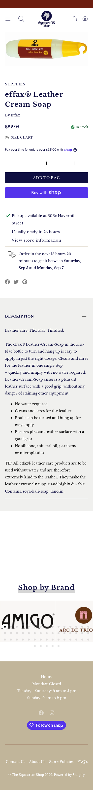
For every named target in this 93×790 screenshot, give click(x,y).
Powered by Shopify (69, 775)
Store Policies (61, 761)
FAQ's (82, 761)
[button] (21, 18)
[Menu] (7, 19)
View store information (36, 240)
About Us (37, 761)
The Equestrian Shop (28, 775)
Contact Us (15, 761)
